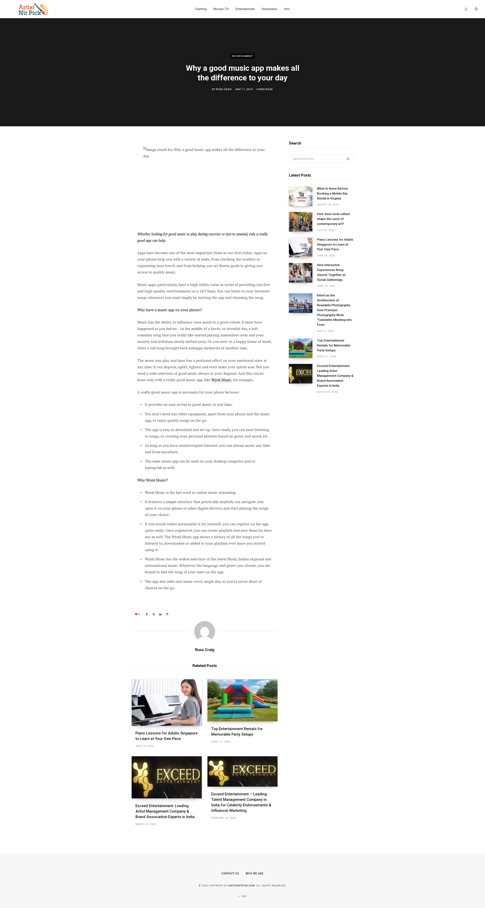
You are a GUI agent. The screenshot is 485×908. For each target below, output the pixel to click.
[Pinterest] (113, 173)
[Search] (475, 9)
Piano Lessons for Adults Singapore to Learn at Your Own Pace (335, 244)
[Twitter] (113, 163)
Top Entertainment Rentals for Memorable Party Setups (333, 345)
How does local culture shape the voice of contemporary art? (333, 219)
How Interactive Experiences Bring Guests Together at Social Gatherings (331, 272)
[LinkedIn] (113, 183)
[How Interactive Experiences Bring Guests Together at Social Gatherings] (303, 275)
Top (244, 896)
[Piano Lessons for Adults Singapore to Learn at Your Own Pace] (167, 702)
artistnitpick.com (241, 885)
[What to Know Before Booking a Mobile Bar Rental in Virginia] (303, 196)
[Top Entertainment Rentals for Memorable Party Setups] (242, 700)
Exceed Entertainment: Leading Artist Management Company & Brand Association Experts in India (165, 811)
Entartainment (242, 56)
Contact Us (230, 873)
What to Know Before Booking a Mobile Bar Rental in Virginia (332, 193)
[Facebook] (113, 153)
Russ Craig (224, 89)
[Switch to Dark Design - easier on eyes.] (466, 9)
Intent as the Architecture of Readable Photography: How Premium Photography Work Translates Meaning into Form (334, 310)
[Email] (113, 193)
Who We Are (255, 873)
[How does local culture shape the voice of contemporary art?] (303, 222)
